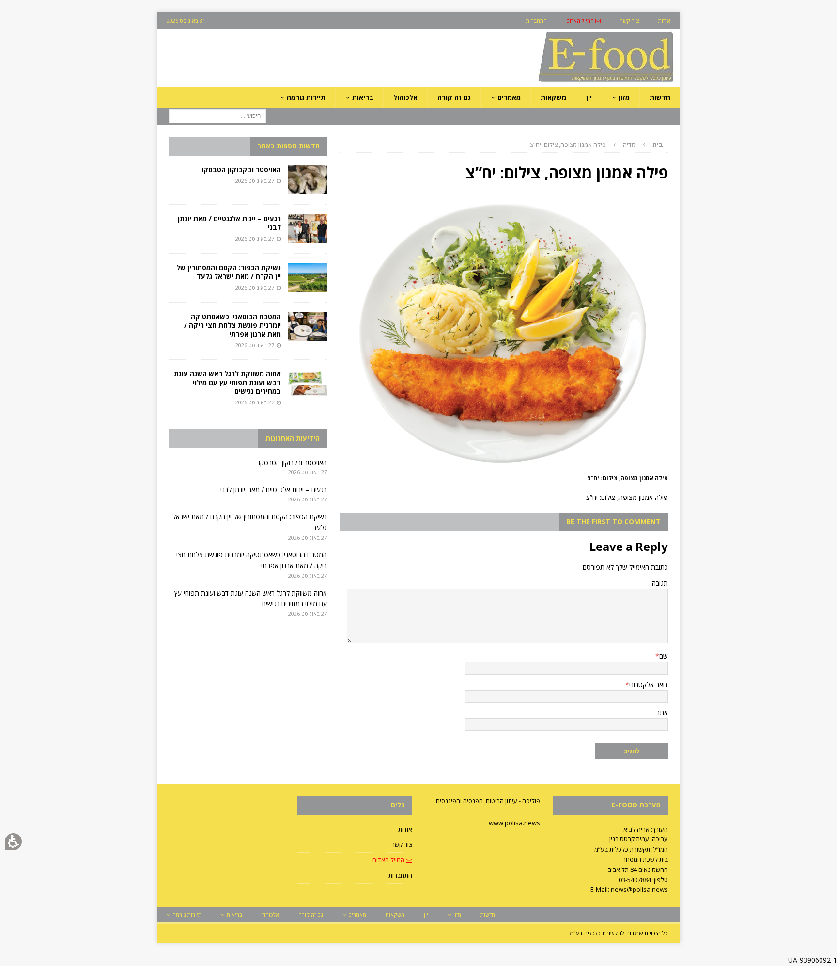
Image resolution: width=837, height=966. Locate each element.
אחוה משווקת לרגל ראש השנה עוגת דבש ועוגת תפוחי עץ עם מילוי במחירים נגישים (227, 382)
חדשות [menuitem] (660, 97)
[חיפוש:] (217, 115)
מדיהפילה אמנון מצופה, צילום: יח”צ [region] (596, 144)
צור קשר (401, 844)
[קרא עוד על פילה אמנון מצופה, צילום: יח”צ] (504, 465)
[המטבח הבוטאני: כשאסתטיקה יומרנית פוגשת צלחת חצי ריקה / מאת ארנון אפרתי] (307, 326)
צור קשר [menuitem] (629, 20)
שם (663, 655)
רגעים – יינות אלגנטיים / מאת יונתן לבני (229, 223)
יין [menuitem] (589, 97)
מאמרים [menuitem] (509, 97)
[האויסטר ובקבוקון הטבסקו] (307, 179)
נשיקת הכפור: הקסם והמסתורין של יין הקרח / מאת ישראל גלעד (228, 272)
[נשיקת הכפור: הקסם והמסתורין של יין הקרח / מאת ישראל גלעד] (307, 277)
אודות (405, 829)
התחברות (400, 875)
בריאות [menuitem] (362, 97)
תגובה (660, 583)
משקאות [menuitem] (553, 97)
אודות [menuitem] (664, 20)
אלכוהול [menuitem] (405, 97)
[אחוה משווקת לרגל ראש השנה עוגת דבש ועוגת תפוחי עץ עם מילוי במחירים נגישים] (307, 384)
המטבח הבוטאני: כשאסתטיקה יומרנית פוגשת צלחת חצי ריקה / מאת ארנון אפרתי (232, 325)
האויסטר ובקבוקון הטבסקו (241, 169)
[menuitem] (583, 20)
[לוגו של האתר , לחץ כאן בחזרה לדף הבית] (554, 81)
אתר (662, 712)
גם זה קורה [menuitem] (454, 97)
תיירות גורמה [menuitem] (306, 97)
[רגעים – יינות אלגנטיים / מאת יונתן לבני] (307, 228)
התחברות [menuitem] (536, 20)
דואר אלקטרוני (648, 684)
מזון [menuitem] (624, 97)
